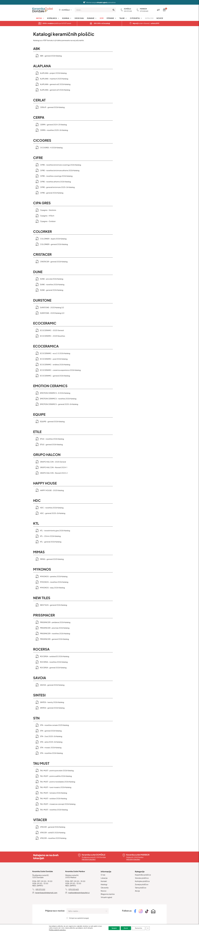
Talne (122, 18)
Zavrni (126, 928)
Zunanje (90, 18)
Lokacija (104, 878)
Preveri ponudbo (89, 859)
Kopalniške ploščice (143, 875)
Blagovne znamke (108, 894)
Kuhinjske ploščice (142, 881)
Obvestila (104, 888)
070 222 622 (144, 11)
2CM (101, 18)
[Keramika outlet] (42, 9)
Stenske (110, 18)
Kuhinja (65, 18)
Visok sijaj (79, 18)
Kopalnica (52, 18)
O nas (103, 875)
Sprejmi (114, 928)
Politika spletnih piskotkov (57, 930)
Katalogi (149, 18)
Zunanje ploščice (141, 884)
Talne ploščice (140, 888)
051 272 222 (128, 11)
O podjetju (135, 18)
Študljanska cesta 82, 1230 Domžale (94, 857)
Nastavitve (138, 928)
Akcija (39, 18)
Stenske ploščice (142, 878)
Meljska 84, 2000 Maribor (135, 857)
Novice (160, 18)
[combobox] (65, 10)
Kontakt (104, 881)
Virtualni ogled (106, 897)
